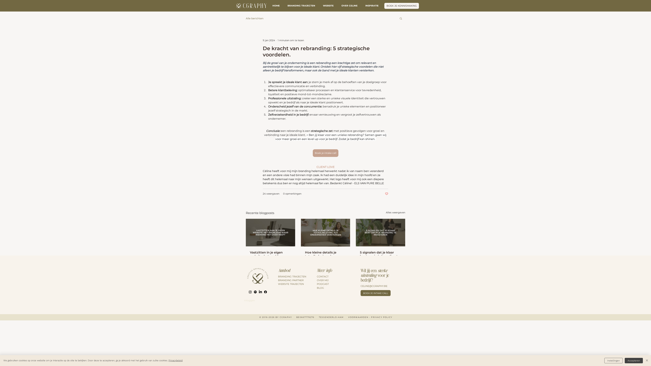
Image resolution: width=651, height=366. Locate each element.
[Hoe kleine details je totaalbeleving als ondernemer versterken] (325, 233)
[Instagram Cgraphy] (250, 292)
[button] (371, 5)
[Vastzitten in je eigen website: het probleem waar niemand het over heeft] (270, 232)
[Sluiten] (647, 360)
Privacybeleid (176, 360)
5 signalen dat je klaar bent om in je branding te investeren (380, 254)
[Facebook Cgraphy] (265, 292)
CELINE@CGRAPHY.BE (374, 286)
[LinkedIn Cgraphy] (260, 292)
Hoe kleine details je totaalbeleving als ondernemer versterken (323, 254)
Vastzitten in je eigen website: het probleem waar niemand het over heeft (268, 254)
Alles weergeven (395, 212)
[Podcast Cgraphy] (255, 292)
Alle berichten (254, 18)
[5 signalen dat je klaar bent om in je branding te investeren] (380, 232)
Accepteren (634, 360)
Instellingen (613, 360)
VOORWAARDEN (358, 317)
